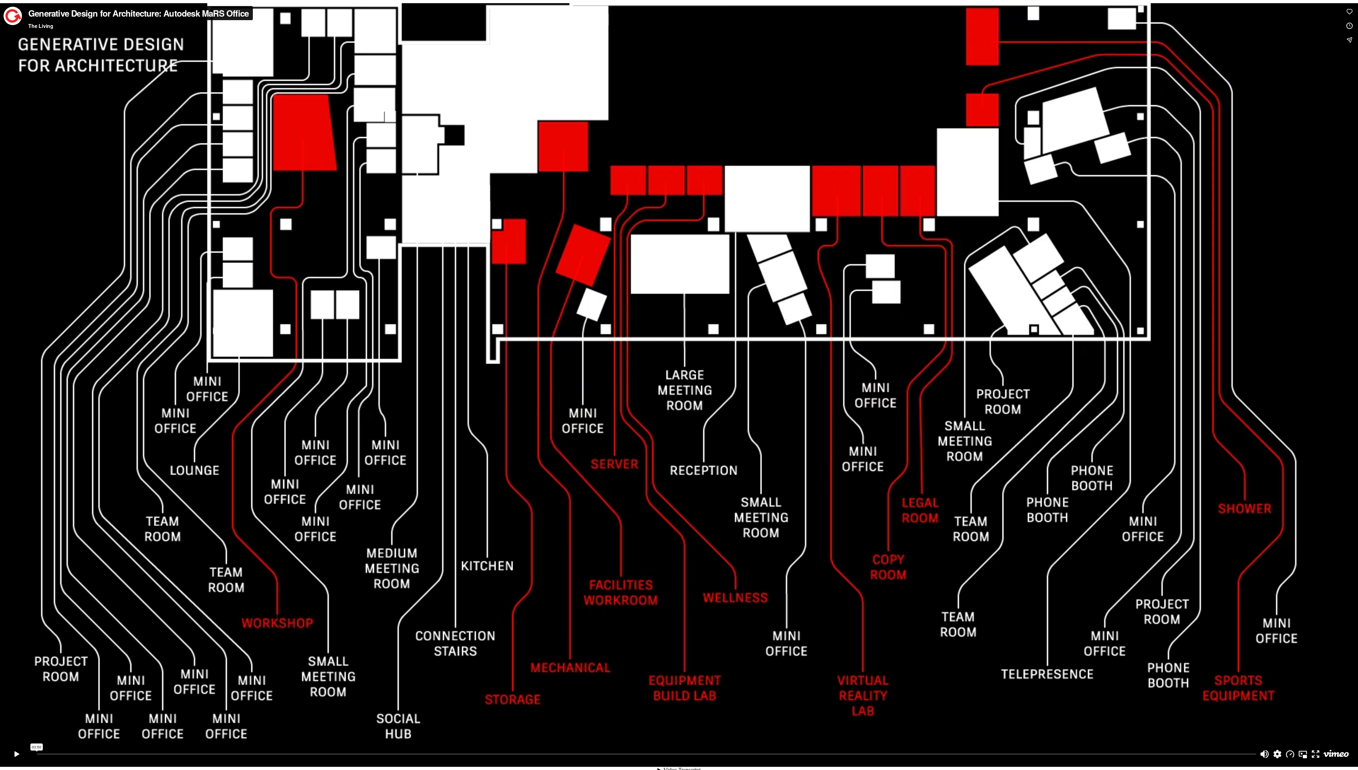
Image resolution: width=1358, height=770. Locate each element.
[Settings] (1277, 754)
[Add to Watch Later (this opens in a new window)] (1349, 25)
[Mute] (1264, 754)
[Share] (1349, 40)
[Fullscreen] (1315, 754)
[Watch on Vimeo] (1336, 754)
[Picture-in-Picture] (1302, 754)
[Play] (17, 754)
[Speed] (1290, 754)
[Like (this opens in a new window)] (1349, 11)
